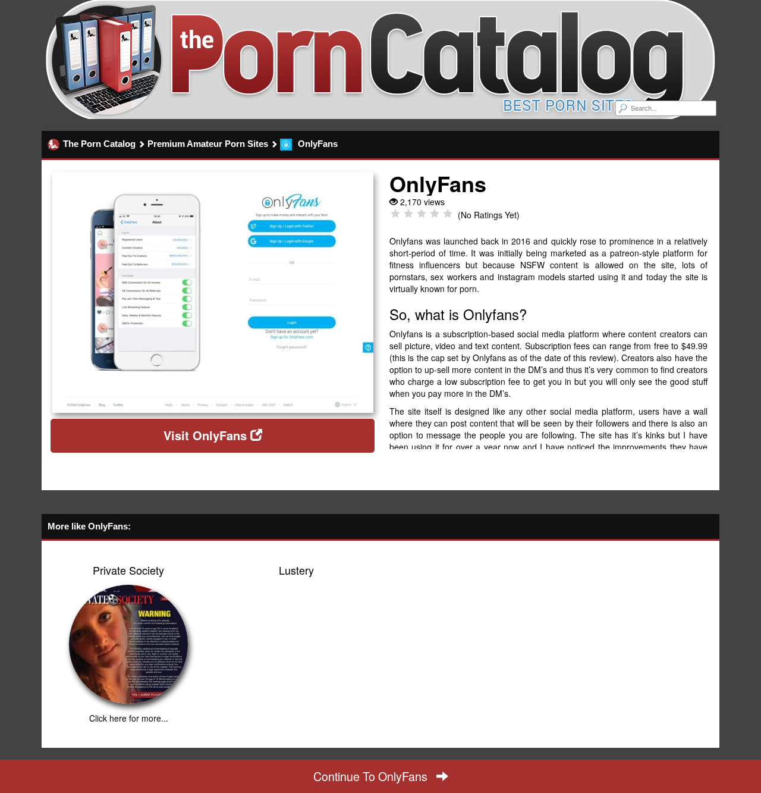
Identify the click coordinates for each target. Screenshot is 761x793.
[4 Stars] (435, 214)
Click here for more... (128, 718)
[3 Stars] (421, 214)
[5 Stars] (448, 214)
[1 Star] (395, 214)
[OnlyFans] (213, 292)
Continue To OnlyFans (371, 776)
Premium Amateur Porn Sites (207, 144)
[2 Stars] (408, 214)
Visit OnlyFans (206, 435)
